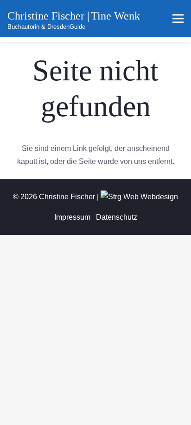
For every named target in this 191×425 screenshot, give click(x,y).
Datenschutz (116, 217)
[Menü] (178, 18)
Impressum (72, 217)
